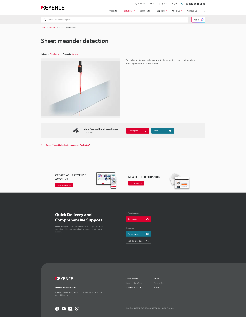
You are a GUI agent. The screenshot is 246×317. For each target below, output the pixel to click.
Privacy (156, 278)
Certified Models (132, 278)
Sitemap (157, 287)
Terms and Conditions (134, 283)
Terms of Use (158, 283)
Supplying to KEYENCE (134, 287)
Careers (155, 4)
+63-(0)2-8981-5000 (194, 3)
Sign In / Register (140, 4)
